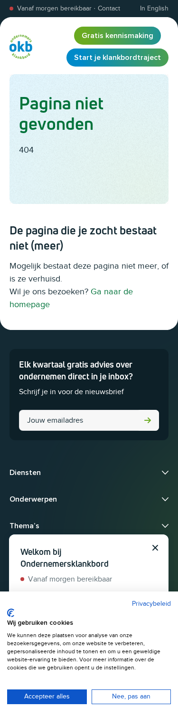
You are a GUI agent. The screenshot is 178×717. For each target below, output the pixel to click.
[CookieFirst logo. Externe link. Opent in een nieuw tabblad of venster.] (10, 613)
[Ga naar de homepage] (20, 47)
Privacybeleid (151, 603)
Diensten (25, 472)
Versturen (147, 420)
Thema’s (24, 526)
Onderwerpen (33, 499)
